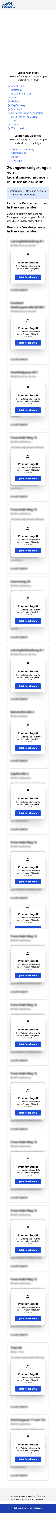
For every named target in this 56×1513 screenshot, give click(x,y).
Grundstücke (18, 152)
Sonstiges (16, 160)
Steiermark (16, 191)
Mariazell (16, 109)
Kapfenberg (18, 105)
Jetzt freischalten (28, 277)
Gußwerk (16, 101)
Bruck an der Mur (21, 93)
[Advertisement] (28, 39)
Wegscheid (17, 128)
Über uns (41, 1496)
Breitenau (16, 90)
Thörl (14, 120)
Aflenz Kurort (18, 86)
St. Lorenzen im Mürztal (24, 116)
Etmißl (15, 97)
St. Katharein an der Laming (27, 113)
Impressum (14, 1496)
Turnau (15, 124)
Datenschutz (28, 1496)
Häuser (15, 156)
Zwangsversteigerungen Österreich (27, 1499)
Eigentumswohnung (22, 149)
